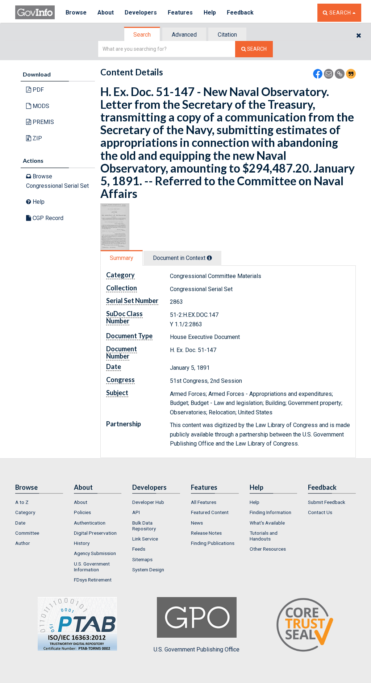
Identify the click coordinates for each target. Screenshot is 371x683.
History (81, 543)
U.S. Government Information (92, 566)
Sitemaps (142, 559)
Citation (227, 34)
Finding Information (270, 512)
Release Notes (206, 533)
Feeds (138, 549)
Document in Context (180, 257)
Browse (76, 12)
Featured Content (210, 512)
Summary (121, 257)
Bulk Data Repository (144, 525)
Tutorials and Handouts (264, 536)
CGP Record (47, 218)
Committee (27, 533)
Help (210, 12)
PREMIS (42, 122)
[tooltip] (209, 258)
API (136, 512)
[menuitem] (39, 502)
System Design (148, 569)
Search (142, 34)
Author (22, 543)
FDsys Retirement (93, 580)
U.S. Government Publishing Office (196, 649)
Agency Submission (95, 553)
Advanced (184, 34)
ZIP (36, 138)
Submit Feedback (326, 502)
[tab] (142, 34)
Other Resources (268, 549)
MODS (40, 106)
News (197, 523)
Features (180, 12)
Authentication (89, 523)
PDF (37, 89)
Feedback (240, 12)
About (105, 12)
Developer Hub (148, 502)
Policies (82, 512)
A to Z (22, 502)
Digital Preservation (95, 533)
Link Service (145, 539)
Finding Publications (212, 543)
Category (25, 512)
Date (20, 523)
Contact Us (320, 512)
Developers (141, 12)
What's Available (267, 523)
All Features (203, 502)
